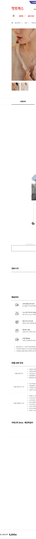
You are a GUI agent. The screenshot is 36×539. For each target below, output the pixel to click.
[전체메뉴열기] (14, 16)
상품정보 (23, 101)
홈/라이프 (17, 23)
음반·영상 (31, 16)
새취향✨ (22, 16)
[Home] (12, 23)
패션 (26, 23)
